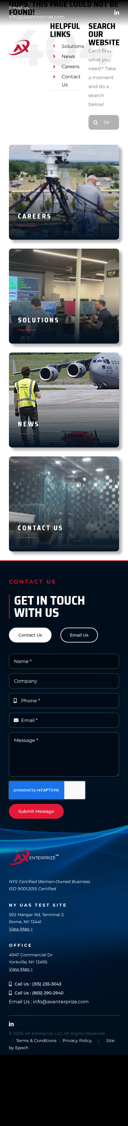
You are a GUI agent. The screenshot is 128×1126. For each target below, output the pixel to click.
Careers (70, 66)
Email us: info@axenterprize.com (37, 12)
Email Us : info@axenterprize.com (49, 1002)
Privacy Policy (77, 1040)
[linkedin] (116, 12)
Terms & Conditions (36, 1040)
